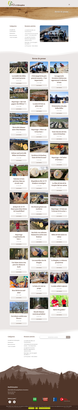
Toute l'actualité (13, 37)
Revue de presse (13, 35)
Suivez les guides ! (59, 310)
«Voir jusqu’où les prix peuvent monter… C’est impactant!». (54, 33)
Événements (12, 33)
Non (36, 408)
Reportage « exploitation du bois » (19, 237)
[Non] (76, 407)
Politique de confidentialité (44, 408)
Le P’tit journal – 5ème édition (31, 45)
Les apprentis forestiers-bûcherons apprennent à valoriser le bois (30, 39)
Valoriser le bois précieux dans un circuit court (19, 181)
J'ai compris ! (31, 408)
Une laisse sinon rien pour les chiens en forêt (19, 265)
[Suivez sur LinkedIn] (14, 402)
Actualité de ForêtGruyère (13, 340)
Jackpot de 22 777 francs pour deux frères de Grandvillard (19, 209)
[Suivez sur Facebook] (10, 402)
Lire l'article (18, 83)
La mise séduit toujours (59, 286)
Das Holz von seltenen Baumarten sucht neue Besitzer (39, 235)
